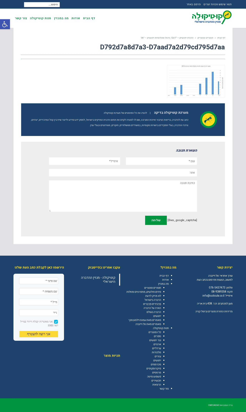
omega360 (213, 405)
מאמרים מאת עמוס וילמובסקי (145, 320)
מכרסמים (156, 364)
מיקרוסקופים (153, 368)
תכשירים (156, 381)
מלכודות (156, 352)
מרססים (156, 373)
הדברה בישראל (153, 300)
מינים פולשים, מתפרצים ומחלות (143, 292)
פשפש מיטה (154, 377)
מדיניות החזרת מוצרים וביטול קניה (214, 311)
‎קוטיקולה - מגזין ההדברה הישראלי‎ (98, 279)
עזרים (158, 356)
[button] (5, 24)
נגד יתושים (155, 340)
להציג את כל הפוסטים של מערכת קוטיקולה (125, 113)
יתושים (157, 316)
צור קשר (164, 389)
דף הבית (164, 276)
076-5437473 (217, 288)
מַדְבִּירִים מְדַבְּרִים (152, 304)
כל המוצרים (155, 332)
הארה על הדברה (152, 308)
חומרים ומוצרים (152, 288)
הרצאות (156, 385)
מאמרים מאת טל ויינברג (148, 324)
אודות (165, 280)
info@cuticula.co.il (213, 296)
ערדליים (156, 348)
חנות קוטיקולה (161, 328)
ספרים (157, 336)
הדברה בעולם (154, 312)
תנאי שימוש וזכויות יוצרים (218, 4)
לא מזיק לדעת (153, 296)
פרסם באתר (194, 4)
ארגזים (157, 344)
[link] (229, 319)
